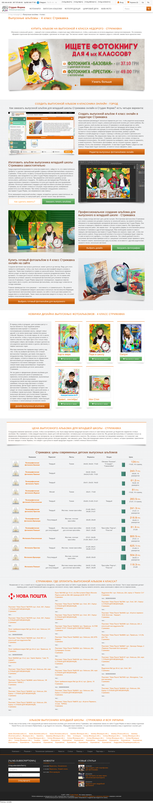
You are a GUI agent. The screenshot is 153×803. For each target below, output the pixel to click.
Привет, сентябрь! (68, 399)
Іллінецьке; (77, 736)
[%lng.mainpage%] (14, 14)
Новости (61, 751)
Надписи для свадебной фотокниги (95, 783)
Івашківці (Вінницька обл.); (55, 736)
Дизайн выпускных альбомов (29, 405)
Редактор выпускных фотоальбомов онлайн (111, 151)
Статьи (70, 751)
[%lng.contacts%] (104, 2)
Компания (15, 751)
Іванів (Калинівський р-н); (17, 733)
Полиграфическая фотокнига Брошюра (32, 519)
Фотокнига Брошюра (32, 557)
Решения (27, 751)
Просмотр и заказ (69, 359)
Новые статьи (87, 760)
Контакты (111, 751)
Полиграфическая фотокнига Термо (32, 482)
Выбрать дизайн (94, 247)
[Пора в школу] (99, 338)
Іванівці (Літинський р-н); (120, 733)
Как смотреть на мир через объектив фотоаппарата (96, 776)
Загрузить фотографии (128, 247)
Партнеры (100, 751)
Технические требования (44, 751)
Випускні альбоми (52, 8)
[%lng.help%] (78, 2)
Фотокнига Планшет (32, 566)
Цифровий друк (90, 8)
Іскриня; (46, 740)
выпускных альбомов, (81, 796)
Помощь (79, 751)
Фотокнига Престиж (32, 548)
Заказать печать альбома (58, 201)
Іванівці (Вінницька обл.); (100, 733)
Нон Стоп (94, 399)
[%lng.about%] (67, 2)
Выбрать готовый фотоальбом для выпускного (41, 301)
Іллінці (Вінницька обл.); (92, 736)
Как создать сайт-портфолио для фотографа (97, 768)
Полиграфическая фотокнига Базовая (32, 464)
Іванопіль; (40, 736)
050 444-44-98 (7, 2)
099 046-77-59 (31, 2)
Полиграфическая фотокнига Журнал (32, 492)
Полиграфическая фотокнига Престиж (32, 510)
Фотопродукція (72, 8)
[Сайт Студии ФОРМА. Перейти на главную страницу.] (15, 8)
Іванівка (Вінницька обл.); (79, 733)
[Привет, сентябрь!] (68, 383)
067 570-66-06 (18, 2)
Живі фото (106, 8)
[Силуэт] (130, 338)
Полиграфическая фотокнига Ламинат (32, 473)
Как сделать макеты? (24, 201)
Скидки (90, 751)
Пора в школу (96, 354)
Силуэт (124, 354)
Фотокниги (35, 8)
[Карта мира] (68, 338)
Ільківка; (37, 740)
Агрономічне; (55, 740)
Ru (148, 2)
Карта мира (64, 354)
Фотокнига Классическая (32, 538)
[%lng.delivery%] (90, 2)
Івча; (69, 736)
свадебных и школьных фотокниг (98, 796)
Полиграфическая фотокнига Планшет (32, 529)
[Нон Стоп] (99, 383)
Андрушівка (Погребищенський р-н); (127, 742)
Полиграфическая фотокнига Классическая (32, 501)
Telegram (42, 2)
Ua (143, 2)
